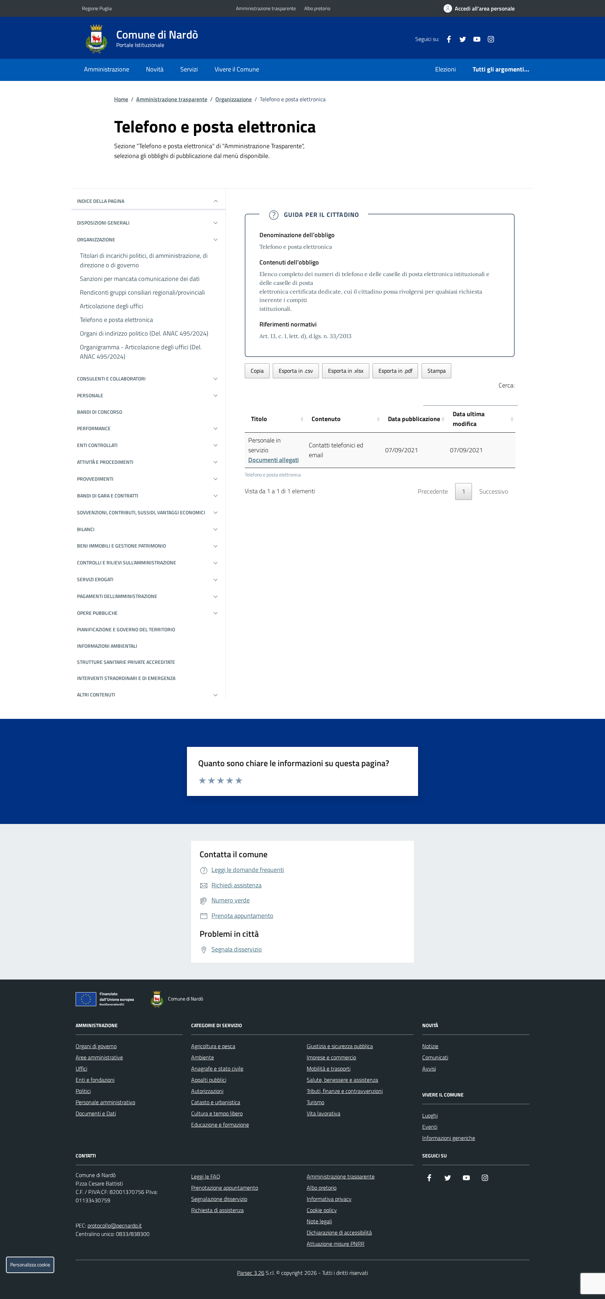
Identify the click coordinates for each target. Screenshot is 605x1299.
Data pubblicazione (414, 419)
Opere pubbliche (97, 613)
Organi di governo (96, 1046)
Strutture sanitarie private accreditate (126, 662)
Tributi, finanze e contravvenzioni (345, 1091)
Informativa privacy (329, 1199)
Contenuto (326, 419)
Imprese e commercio (331, 1057)
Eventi (429, 1126)
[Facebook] (446, 38)
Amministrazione (106, 69)
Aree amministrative (99, 1057)
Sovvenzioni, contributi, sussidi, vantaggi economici (141, 512)
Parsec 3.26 (250, 1273)
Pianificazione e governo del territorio (126, 629)
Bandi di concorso (99, 411)
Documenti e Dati (96, 1113)
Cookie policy (322, 1210)
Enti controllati (97, 445)
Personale (90, 395)
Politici (83, 1091)
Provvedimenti (95, 478)
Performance (94, 428)
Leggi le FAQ (205, 1176)
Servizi (189, 69)
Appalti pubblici (208, 1079)
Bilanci (86, 529)
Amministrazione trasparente (266, 8)
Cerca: (507, 385)
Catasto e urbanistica (215, 1102)
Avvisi (429, 1068)
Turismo (315, 1102)
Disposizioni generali (103, 222)
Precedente (433, 491)
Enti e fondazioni (95, 1079)
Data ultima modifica (469, 418)
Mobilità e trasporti (328, 1068)
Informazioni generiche (448, 1138)
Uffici (81, 1068)
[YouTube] (474, 38)
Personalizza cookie (30, 1265)
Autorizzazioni (207, 1091)
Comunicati (435, 1057)
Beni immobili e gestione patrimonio (121, 545)
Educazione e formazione (220, 1124)
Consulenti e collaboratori (111, 378)
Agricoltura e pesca (213, 1046)
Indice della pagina (100, 201)
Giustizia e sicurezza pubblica (340, 1046)
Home (121, 99)
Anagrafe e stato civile (217, 1068)
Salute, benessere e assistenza (342, 1079)
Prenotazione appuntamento (224, 1187)
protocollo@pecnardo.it (115, 1225)
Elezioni (445, 69)
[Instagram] (488, 38)
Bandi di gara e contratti (107, 495)
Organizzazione (233, 99)
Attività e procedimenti (105, 462)
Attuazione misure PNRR (335, 1243)
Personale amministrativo (105, 1102)
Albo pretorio (317, 8)
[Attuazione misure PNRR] (107, 1000)
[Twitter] (460, 38)
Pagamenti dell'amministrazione (117, 596)
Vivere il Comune (237, 69)
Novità (155, 69)
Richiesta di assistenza (217, 1210)
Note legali (319, 1221)
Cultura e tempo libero (217, 1113)
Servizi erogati (95, 579)
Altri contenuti (96, 694)
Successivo (493, 491)
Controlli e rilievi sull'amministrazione (126, 562)
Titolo (259, 419)
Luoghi (430, 1115)
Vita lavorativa (323, 1113)
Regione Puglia (97, 8)
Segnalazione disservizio (219, 1199)
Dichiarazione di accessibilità (339, 1232)
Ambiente (202, 1057)
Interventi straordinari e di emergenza (126, 678)
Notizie (430, 1046)
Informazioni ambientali (107, 646)
